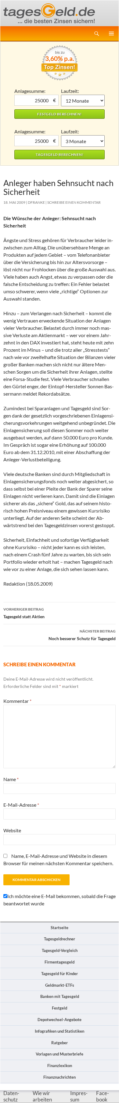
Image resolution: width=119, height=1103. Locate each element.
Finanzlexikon (59, 1065)
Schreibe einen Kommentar (74, 202)
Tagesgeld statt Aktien (24, 613)
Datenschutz (11, 1096)
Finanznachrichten (59, 1077)
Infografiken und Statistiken (59, 1031)
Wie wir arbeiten (42, 1096)
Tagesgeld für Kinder (59, 973)
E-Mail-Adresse (21, 805)
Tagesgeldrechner (59, 938)
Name (11, 779)
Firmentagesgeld (59, 962)
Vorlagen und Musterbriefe (59, 1054)
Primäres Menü (111, 33)
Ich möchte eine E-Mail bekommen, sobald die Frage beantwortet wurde (59, 899)
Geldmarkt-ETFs (59, 985)
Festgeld (59, 1008)
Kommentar (17, 701)
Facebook (102, 1096)
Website (12, 830)
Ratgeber (59, 1042)
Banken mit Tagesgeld (59, 996)
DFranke (36, 202)
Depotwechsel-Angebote (59, 1019)
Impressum (79, 1096)
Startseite (59, 927)
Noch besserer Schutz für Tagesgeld (82, 635)
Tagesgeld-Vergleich (60, 950)
